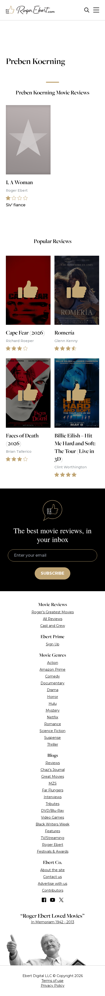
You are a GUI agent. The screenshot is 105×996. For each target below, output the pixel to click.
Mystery (53, 710)
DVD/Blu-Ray (52, 810)
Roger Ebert (52, 844)
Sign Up (52, 644)
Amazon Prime (52, 669)
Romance (52, 724)
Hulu (53, 703)
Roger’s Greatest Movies (53, 612)
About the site (52, 870)
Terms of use (52, 980)
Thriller (52, 744)
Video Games (52, 817)
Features (52, 831)
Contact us (52, 877)
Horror (52, 697)
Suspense (52, 737)
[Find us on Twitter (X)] (61, 900)
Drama (52, 690)
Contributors (52, 890)
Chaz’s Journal (53, 770)
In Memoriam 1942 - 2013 (52, 922)
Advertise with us (52, 883)
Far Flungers (52, 790)
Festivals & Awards (52, 851)
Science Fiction (52, 731)
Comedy (52, 676)
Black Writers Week (52, 824)
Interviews (53, 797)
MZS (53, 783)
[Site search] (86, 10)
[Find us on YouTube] (52, 900)
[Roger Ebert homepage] (30, 10)
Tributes (52, 804)
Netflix (52, 717)
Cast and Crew (52, 626)
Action (52, 663)
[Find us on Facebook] (44, 900)
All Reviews (52, 619)
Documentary (52, 683)
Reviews (52, 763)
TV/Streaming (52, 838)
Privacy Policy (52, 985)
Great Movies (52, 776)
